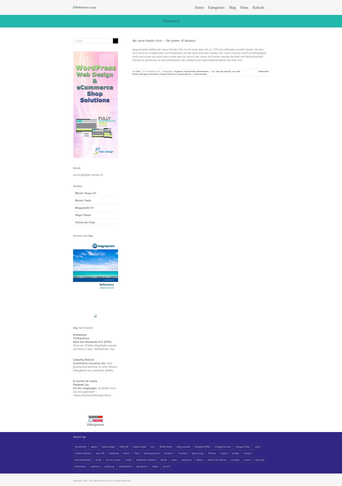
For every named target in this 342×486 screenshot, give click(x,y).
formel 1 (168, 453)
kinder (235, 453)
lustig (128, 459)
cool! (257, 446)
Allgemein (178, 71)
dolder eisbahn (83, 453)
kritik (98, 459)
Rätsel (199, 459)
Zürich (166, 466)
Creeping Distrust (83, 359)
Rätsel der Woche (217, 459)
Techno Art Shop (85, 222)
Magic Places (83, 215)
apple (94, 446)
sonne (247, 459)
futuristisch (154, 74)
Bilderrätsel (166, 446)
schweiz (235, 459)
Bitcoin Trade (83, 200)
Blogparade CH (84, 207)
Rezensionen (203, 71)
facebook (114, 453)
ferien (127, 453)
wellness (95, 466)
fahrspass (144, 74)
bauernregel (108, 446)
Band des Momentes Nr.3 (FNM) (92, 342)
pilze (174, 459)
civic (233, 71)
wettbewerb (125, 466)
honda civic (172, 74)
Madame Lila (81, 384)
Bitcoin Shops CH (85, 193)
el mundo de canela (85, 381)
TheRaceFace (81, 338)
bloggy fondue (223, 446)
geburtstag (198, 453)
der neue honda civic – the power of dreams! (164, 41)
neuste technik (184, 74)
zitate (155, 466)
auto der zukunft (223, 71)
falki (138, 71)
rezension (186, 459)
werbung (109, 466)
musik (163, 459)
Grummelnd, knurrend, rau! (89, 363)
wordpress (141, 466)
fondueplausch (152, 453)
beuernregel (139, 446)
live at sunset (113, 459)
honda (163, 74)
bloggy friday (242, 446)
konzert (248, 453)
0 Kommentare (200, 74)
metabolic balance (146, 459)
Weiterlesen (263, 71)
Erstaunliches (190, 71)
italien (224, 453)
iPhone (212, 453)
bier (153, 446)
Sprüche (259, 459)
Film (136, 453)
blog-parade (183, 446)
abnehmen (80, 446)
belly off (124, 446)
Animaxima (80, 334)
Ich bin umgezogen (85, 388)
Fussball (182, 453)
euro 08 (100, 453)
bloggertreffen (202, 446)
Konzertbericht (83, 459)
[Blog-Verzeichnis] (96, 421)
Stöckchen (80, 466)
